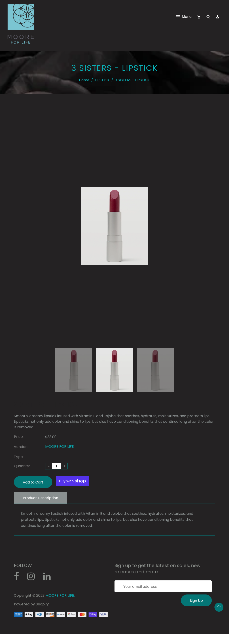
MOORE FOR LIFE (59, 446)
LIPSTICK (102, 80)
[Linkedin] (49, 578)
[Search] (208, 16)
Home (84, 80)
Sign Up (196, 600)
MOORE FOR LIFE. (60, 595)
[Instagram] (33, 578)
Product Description (40, 497)
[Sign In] (217, 16)
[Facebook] (19, 578)
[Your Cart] (198, 16)
